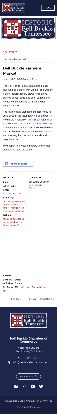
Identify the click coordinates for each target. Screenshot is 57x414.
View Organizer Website (36, 186)
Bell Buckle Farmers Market (40, 298)
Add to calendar (18, 163)
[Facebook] (16, 386)
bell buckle (8, 201)
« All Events (10, 51)
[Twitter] (41, 386)
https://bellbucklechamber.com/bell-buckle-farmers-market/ (13, 222)
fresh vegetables (16, 210)
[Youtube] (32, 386)
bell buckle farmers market (14, 203)
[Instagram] (24, 386)
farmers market (10, 207)
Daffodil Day (16, 298)
